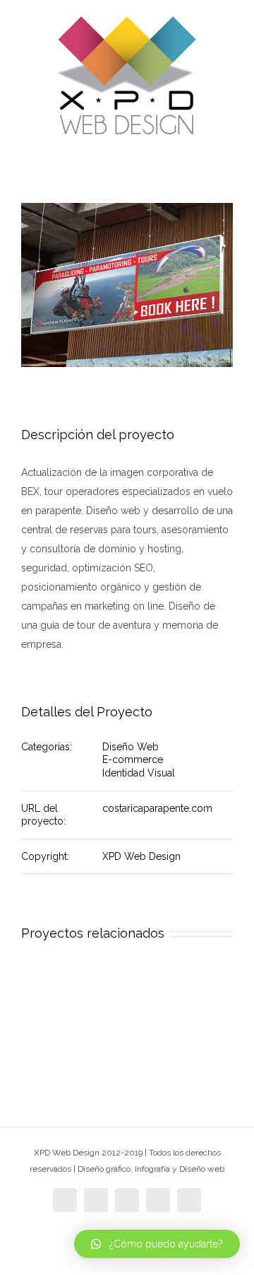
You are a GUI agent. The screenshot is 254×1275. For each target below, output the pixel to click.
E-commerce (132, 759)
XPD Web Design (141, 856)
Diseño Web (130, 746)
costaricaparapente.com (157, 808)
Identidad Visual (138, 773)
